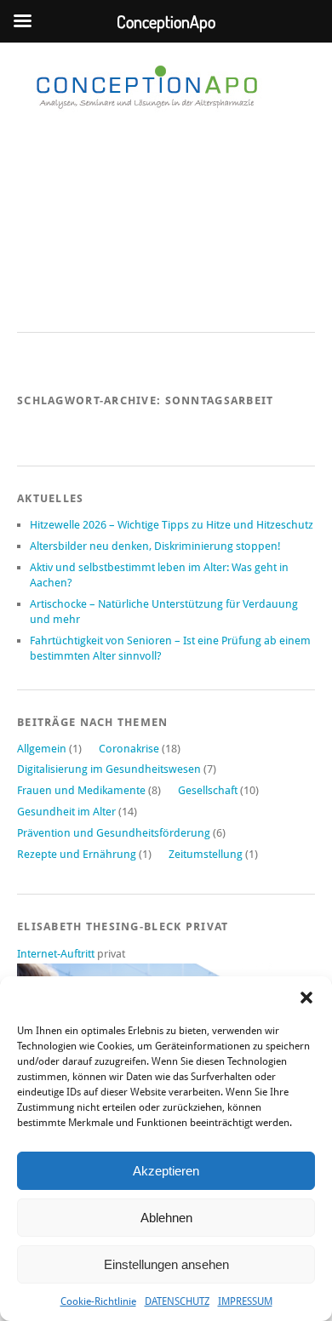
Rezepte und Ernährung (76, 854)
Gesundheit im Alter (66, 811)
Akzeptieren (166, 1171)
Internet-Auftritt (57, 953)
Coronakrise (129, 748)
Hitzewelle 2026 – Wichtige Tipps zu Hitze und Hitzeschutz (171, 524)
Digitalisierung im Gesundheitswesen (109, 769)
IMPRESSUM (245, 1301)
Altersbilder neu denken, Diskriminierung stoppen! (155, 546)
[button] (306, 997)
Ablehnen (166, 1217)
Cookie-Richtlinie (98, 1301)
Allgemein (41, 748)
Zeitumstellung (206, 854)
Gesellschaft (208, 790)
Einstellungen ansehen (166, 1264)
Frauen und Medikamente (81, 790)
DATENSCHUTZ (177, 1301)
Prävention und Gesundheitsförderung (113, 832)
